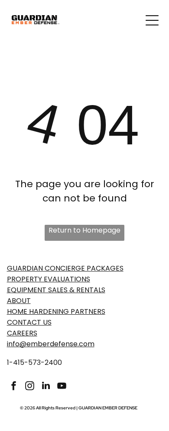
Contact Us (29, 322)
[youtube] (62, 387)
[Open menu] (152, 20)
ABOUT (19, 301)
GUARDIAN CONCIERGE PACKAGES (65, 268)
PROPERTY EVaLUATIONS (48, 279)
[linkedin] (46, 387)
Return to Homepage (84, 230)
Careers (22, 333)
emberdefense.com (60, 344)
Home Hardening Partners (56, 311)
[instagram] (30, 387)
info (13, 344)
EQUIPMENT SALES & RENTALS (56, 290)
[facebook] (14, 387)
